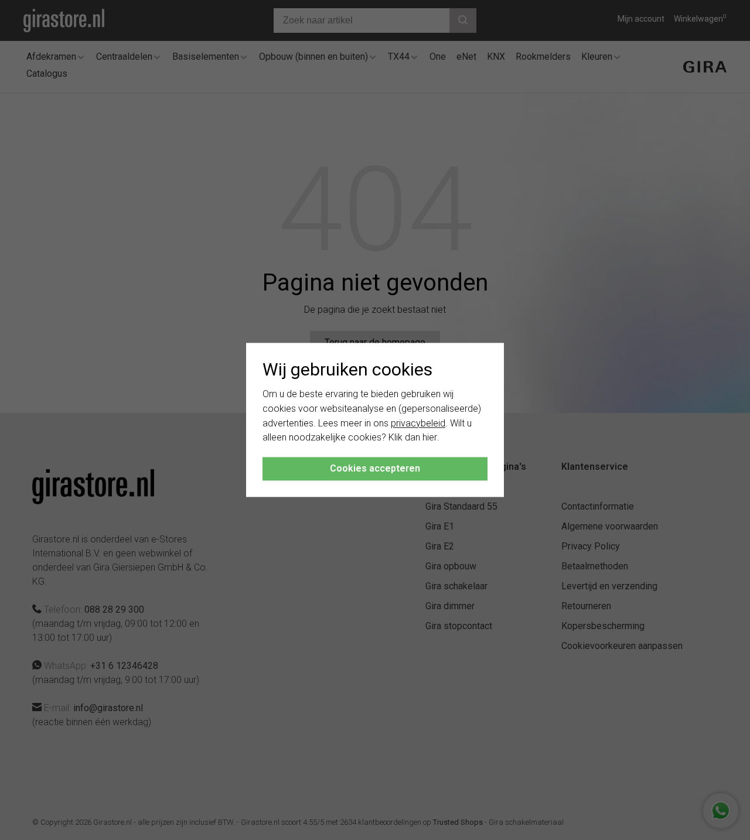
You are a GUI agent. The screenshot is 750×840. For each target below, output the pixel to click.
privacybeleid (418, 423)
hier (429, 437)
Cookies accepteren (375, 468)
